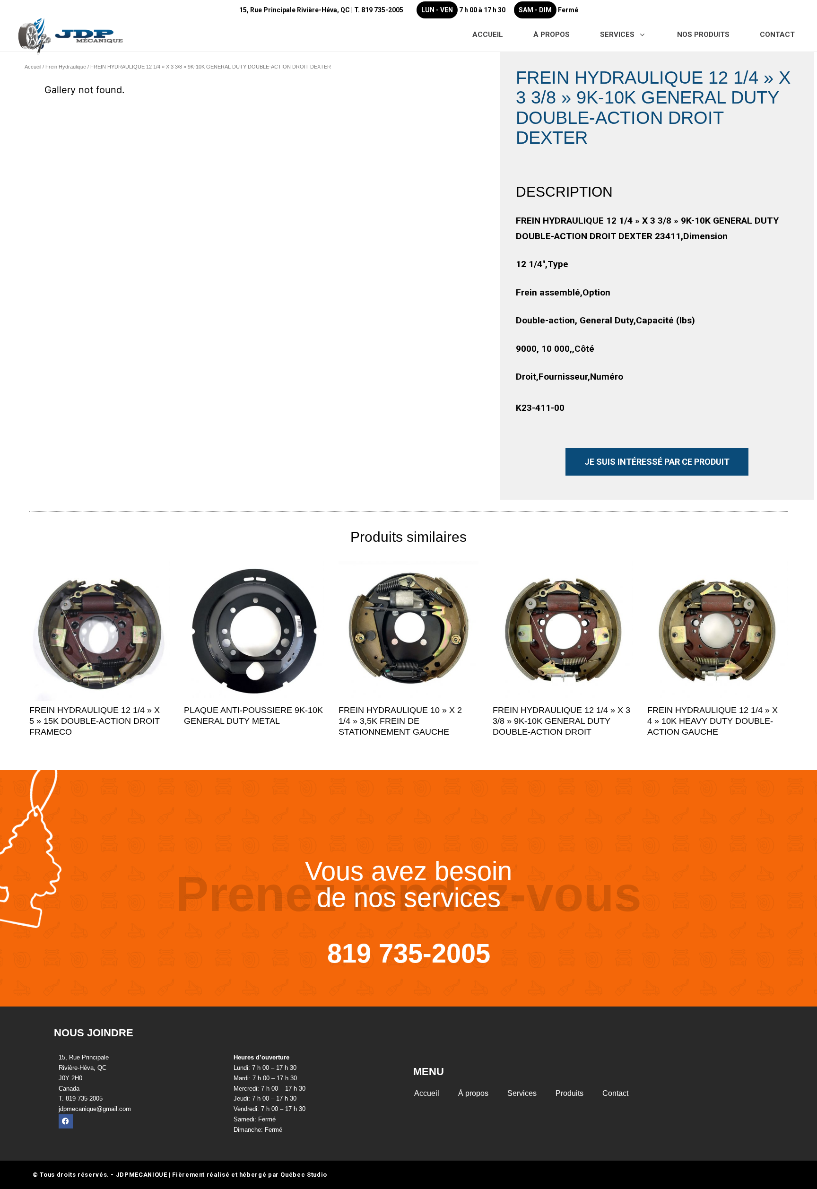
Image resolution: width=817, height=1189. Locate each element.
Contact (615, 1093)
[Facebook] (66, 1121)
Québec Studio (303, 1174)
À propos (473, 1093)
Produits (569, 1093)
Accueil (33, 66)
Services (522, 1093)
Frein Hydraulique (65, 66)
